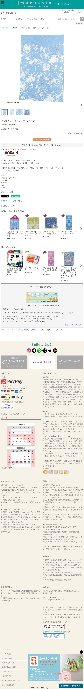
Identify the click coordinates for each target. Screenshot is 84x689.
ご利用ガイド (68, 12)
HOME (2, 28)
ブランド (8, 28)
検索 (82, 19)
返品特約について (7, 206)
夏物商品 (26, 330)
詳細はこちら (51, 466)
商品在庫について (49, 556)
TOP (4, 19)
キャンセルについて (8, 481)
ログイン (64, 10)
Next (81, 228)
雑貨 (8, 330)
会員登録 (71, 10)
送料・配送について (50, 373)
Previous (3, 229)
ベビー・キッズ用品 (17, 330)
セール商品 (33, 19)
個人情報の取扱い (8, 685)
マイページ (80, 10)
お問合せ (46, 587)
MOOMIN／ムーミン (19, 28)
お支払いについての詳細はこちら (13, 414)
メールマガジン (78, 12)
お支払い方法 (5, 373)
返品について (47, 481)
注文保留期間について (9, 587)
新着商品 (19, 19)
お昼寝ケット (35, 330)
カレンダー (5, 418)
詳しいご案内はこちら (73, 325)
